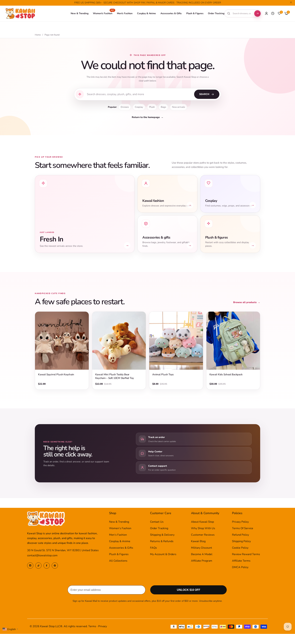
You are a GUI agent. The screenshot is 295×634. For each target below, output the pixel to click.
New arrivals (178, 107)
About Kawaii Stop (202, 522)
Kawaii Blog (198, 541)
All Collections (118, 561)
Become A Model (201, 554)
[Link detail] (30, 565)
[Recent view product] (272, 13)
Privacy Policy (240, 522)
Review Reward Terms (246, 554)
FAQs (153, 548)
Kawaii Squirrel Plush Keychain (56, 374)
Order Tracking (159, 528)
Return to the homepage (147, 117)
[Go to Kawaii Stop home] (20, 14)
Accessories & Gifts (121, 548)
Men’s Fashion (118, 535)
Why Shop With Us (203, 528)
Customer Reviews (203, 535)
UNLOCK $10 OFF (188, 590)
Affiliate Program (201, 561)
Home (38, 34)
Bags (163, 107)
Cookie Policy (240, 548)
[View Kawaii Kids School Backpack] (233, 341)
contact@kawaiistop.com (42, 556)
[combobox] (242, 13)
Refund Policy (240, 535)
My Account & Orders (163, 554)
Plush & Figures (119, 554)
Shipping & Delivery (162, 535)
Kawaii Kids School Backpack (226, 374)
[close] (290, 3)
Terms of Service (242, 528)
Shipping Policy (241, 541)
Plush (152, 107)
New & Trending (119, 522)
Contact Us (157, 522)
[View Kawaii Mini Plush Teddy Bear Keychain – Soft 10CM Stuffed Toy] (119, 341)
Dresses (125, 107)
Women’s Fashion (120, 528)
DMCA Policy (240, 567)
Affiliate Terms (241, 561)
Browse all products (246, 302)
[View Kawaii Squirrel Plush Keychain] (62, 341)
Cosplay (139, 107)
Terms (92, 626)
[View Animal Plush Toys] (176, 341)
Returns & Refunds (161, 541)
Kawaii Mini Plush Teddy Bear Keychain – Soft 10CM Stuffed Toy (114, 376)
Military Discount (201, 548)
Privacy (102, 626)
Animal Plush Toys (163, 374)
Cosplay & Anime (119, 541)
